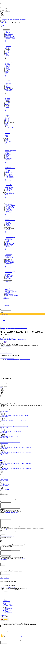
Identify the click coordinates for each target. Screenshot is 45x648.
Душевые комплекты (9, 177)
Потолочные (7, 286)
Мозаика (7, 55)
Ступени (7, 57)
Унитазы (7, 153)
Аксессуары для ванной (10, 37)
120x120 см (7, 117)
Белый (6, 132)
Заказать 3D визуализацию (5, 346)
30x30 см (7, 119)
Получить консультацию (5, 574)
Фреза (6, 221)
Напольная (7, 50)
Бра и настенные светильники (11, 291)
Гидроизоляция (8, 212)
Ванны (6, 139)
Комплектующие (8, 172)
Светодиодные (8, 288)
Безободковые (8, 154)
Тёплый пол (7, 266)
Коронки (7, 219)
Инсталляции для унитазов (10, 150)
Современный (8, 87)
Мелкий (6, 60)
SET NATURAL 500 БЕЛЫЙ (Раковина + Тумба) (10, 442)
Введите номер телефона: (5, 537)
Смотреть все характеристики (6, 353)
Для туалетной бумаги (9, 239)
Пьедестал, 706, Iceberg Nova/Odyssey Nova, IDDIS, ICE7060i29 (17, 359)
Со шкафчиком (8, 195)
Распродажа (6, 305)
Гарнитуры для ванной (9, 193)
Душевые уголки (8, 189)
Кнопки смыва (8, 151)
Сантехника (7, 33)
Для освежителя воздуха (10, 237)
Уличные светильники (9, 294)
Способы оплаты (6, 601)
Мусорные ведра (8, 245)
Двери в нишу (8, 184)
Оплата (16, 19)
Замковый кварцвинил (9, 261)
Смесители (7, 159)
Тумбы (6, 198)
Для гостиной (8, 46)
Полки (6, 247)
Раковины (7, 140)
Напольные (7, 170)
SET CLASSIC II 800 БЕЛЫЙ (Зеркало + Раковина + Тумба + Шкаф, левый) (15, 452)
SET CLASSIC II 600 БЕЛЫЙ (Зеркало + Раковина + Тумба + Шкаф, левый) (15, 473)
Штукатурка (7, 225)
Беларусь (7, 71)
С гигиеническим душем (10, 168)
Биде (6, 169)
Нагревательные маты (9, 268)
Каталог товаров (5, 314)
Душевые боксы (8, 185)
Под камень (7, 65)
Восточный (7, 82)
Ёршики (6, 242)
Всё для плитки (8, 35)
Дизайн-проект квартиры (7, 19)
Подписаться (17, 589)
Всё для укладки (8, 263)
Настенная (7, 51)
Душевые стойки (8, 180)
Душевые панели (8, 179)
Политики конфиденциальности (11, 512)
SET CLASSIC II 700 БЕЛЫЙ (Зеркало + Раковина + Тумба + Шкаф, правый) (15, 457)
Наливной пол (8, 215)
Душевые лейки (8, 178)
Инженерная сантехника (10, 38)
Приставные (7, 156)
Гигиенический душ (9, 175)
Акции (13, 19)
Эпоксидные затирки (9, 207)
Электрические (8, 278)
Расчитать (3, 565)
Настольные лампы (9, 292)
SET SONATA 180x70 (4, 479)
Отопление (7, 40)
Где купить (11, 338)
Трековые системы (9, 290)
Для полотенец (8, 238)
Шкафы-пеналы (8, 200)
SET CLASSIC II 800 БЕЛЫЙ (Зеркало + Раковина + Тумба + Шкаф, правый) (15, 447)
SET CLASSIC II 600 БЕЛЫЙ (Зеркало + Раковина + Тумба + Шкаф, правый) (15, 468)
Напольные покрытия (9, 39)
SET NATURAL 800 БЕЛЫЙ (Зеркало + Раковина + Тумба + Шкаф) (14, 420)
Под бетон (7, 63)
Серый (6, 135)
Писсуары (7, 152)
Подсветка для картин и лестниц (11, 295)
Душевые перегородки (9, 187)
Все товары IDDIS (4, 341)
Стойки (6, 249)
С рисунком (7, 69)
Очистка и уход (8, 223)
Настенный (7, 103)
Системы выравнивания (10, 220)
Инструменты (8, 216)
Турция (6, 125)
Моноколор (7, 134)
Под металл (7, 98)
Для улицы (7, 48)
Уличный (7, 104)
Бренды (4, 303)
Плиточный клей (8, 90)
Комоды (6, 196)
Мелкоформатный (8, 128)
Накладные (7, 145)
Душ (6, 173)
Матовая (7, 77)
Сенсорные (7, 274)
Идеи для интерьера (7, 604)
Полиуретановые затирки (10, 205)
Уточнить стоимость (4, 527)
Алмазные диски (8, 217)
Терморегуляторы (8, 272)
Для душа (7, 162)
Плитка (6, 31)
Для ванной (7, 45)
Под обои (7, 67)
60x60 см (7, 121)
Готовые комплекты (9, 149)
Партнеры (5, 595)
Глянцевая (7, 75)
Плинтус (7, 56)
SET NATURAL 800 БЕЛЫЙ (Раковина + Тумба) (10, 436)
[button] (1, 308)
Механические (8, 273)
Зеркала (6, 194)
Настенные (7, 165)
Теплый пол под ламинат (10, 269)
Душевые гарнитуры (9, 176)
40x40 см (7, 120)
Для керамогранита (9, 209)
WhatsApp (6, 536)
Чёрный (6, 136)
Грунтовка (7, 211)
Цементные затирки (9, 206)
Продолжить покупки (25, 636)
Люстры (6, 289)
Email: (1, 589)
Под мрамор (7, 66)
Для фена (7, 240)
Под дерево (7, 64)
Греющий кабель (8, 267)
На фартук (7, 52)
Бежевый (7, 130)
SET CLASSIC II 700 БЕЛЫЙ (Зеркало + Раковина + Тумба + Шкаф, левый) (15, 463)
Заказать (2, 509)
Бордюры (7, 53)
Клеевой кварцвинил (9, 262)
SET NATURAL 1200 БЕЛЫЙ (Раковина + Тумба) (10, 431)
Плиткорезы (7, 222)
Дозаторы (7, 241)
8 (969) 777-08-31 (3, 22)
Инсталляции (8, 147)
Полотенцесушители (9, 276)
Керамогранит (8, 32)
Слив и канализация (9, 252)
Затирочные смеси (9, 204)
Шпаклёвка (7, 224)
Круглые (7, 144)
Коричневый (7, 133)
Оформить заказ (18, 636)
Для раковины (8, 161)
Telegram (12, 536)
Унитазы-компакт (8, 158)
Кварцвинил (5, 299)
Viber (9, 536)
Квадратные (7, 143)
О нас (4, 592)
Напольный (7, 102)
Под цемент (7, 100)
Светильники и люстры (10, 41)
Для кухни (7, 47)
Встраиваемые (8, 141)
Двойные (7, 142)
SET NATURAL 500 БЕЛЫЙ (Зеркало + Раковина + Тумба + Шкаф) (14, 426)
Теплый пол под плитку (10, 271)
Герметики (7, 213)
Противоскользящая (9, 78)
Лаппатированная (8, 76)
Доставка (20, 19)
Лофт (6, 84)
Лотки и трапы (8, 255)
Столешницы (7, 197)
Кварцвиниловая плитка (10, 260)
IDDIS (1, 387)
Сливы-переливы (8, 256)
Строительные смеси (7, 300)
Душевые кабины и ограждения (11, 182)
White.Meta (2, 627)
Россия (6, 73)
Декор (6, 54)
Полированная (8, 109)
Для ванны (7, 160)
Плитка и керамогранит (7, 608)
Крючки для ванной (9, 244)
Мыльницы (7, 246)
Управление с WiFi (9, 275)
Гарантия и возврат (7, 602)
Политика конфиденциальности (9, 596)
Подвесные (7, 146)
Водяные (7, 277)
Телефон (2, 536)
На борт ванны (8, 167)
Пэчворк (7, 86)
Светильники (8, 281)
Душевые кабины (8, 186)
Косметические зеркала (9, 243)
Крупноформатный (9, 127)
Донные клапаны (8, 254)
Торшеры (7, 293)
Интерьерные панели (9, 36)
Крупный (7, 59)
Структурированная (9, 80)
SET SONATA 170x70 (4, 484)
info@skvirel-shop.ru (4, 617)
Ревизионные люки (9, 257)
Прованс (7, 85)
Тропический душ (8, 181)
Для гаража (7, 113)
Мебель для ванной (9, 34)
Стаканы (7, 248)
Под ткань (7, 68)
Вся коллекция (3, 342)
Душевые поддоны (9, 188)
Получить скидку (4, 643)
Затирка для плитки (9, 89)
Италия (6, 72)
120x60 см (7, 118)
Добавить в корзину (4, 338)
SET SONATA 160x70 (4, 489)
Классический (8, 83)
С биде (6, 157)
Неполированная (8, 108)
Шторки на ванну (8, 190)
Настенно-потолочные (9, 284)
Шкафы (6, 199)
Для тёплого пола (8, 210)
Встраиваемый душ (9, 174)
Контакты (24, 19)
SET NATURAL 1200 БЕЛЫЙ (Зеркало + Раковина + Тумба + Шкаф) (14, 415)
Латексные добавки (9, 214)
